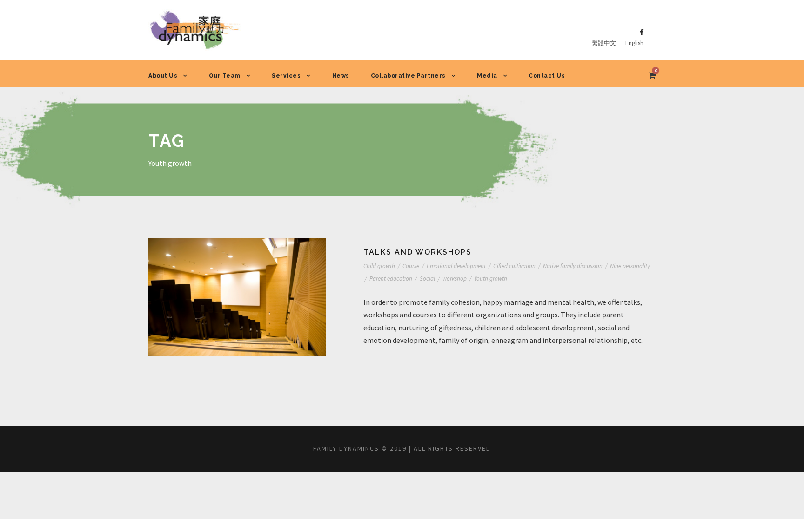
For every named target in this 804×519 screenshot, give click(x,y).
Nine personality (630, 266)
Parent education (390, 278)
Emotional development (456, 266)
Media (487, 75)
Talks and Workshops (417, 252)
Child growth (379, 266)
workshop (454, 278)
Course (410, 266)
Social (427, 278)
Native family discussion (573, 266)
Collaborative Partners (408, 75)
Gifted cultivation (514, 266)
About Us (162, 75)
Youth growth (490, 278)
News (340, 75)
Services (286, 75)
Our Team (225, 75)
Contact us (547, 75)
